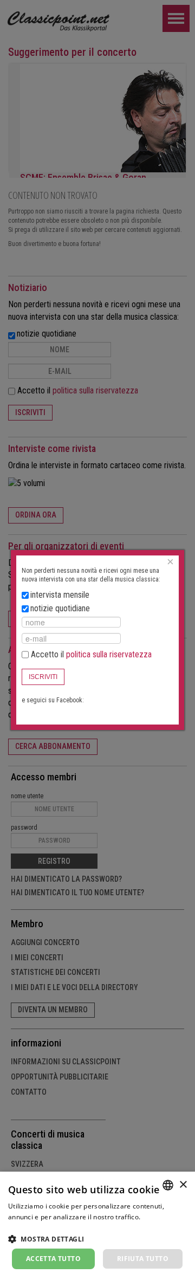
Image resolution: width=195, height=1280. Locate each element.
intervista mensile (59, 595)
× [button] (183, 1185)
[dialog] (97, 1226)
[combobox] (167, 1185)
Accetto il (90, 654)
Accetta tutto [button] (53, 1258)
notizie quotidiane (60, 608)
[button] (97, 1238)
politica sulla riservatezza (109, 654)
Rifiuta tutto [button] (142, 1258)
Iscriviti (43, 677)
